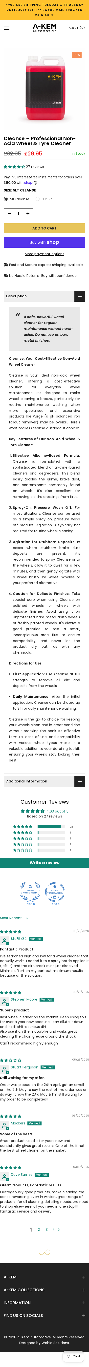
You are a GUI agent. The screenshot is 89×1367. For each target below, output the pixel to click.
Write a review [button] (45, 863)
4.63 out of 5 (57, 811)
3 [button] (47, 1229)
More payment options (44, 253)
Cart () (77, 28)
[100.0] (30, 892)
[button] (15, 166)
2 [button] (39, 1229)
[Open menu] (6, 28)
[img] (10, 931)
